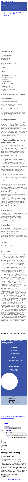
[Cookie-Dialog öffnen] (1, 439)
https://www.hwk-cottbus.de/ (8, 89)
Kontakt (11, 401)
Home (6, 423)
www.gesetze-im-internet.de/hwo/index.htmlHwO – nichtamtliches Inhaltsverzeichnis (13, 100)
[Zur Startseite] (14, 15)
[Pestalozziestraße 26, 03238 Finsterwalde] (1, 8)
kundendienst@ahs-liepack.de (16, 360)
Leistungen (7, 426)
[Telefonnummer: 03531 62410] (1, 3)
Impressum (12, 398)
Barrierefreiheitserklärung (15, 402)
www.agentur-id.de (9, 105)
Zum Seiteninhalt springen (7, 1)
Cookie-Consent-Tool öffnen (13, 332)
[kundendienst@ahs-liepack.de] (1, 7)
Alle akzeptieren (4, 476)
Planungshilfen (8, 430)
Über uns (7, 435)
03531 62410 (4, 5)
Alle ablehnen (15, 474)
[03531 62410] (14, 391)
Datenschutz (14, 246)
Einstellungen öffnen (5, 474)
